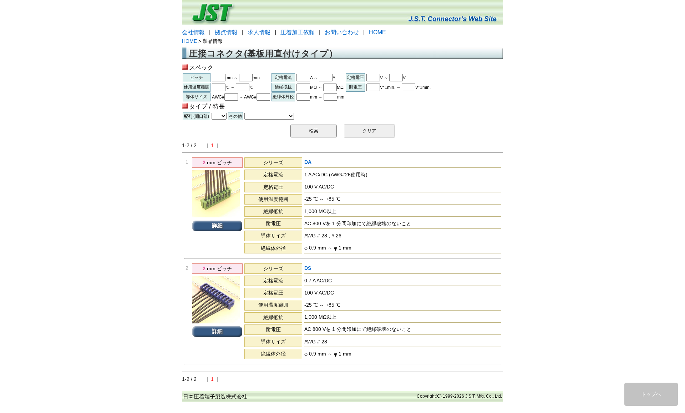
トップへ (651, 394)
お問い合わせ (342, 32)
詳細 (217, 225)
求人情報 (259, 32)
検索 (313, 131)
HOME (377, 32)
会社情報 (193, 32)
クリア (369, 131)
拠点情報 (226, 32)
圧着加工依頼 (297, 32)
